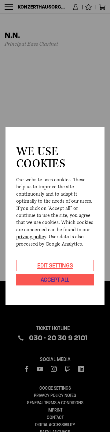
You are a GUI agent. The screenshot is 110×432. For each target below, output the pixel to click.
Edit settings (55, 265)
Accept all (55, 280)
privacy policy (31, 236)
